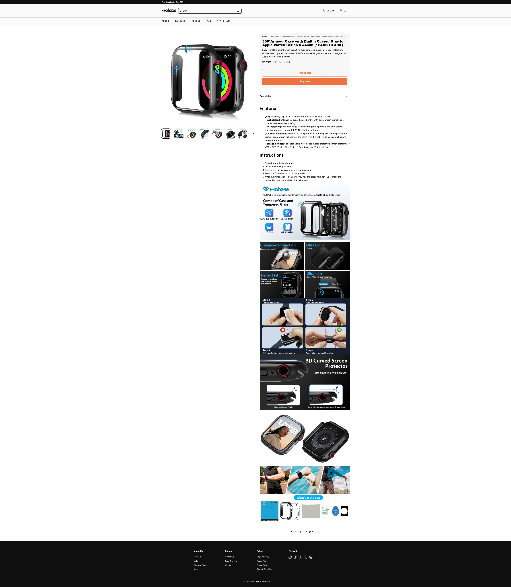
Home (264, 37)
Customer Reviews (201, 565)
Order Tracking (231, 561)
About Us (197, 557)
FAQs (195, 561)
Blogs (195, 569)
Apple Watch (224, 21)
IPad (208, 21)
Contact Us (229, 557)
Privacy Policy (262, 565)
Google (195, 21)
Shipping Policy (263, 557)
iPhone (165, 21)
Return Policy (262, 561)
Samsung (180, 21)
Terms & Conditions (265, 569)
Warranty (228, 565)
